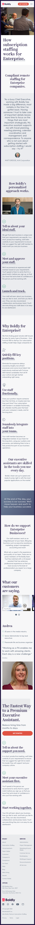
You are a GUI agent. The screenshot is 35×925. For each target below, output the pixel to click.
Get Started (23, 4)
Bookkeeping (23, 856)
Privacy (4, 918)
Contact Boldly (6, 878)
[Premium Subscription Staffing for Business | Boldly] (6, 4)
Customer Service (25, 853)
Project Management (26, 845)
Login (17, 918)
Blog (3, 869)
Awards (4, 875)
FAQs (3, 866)
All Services (23, 865)
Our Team (5, 863)
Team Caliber (6, 851)
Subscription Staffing (8, 845)
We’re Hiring (5, 872)
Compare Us (6, 857)
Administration (24, 842)
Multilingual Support (26, 859)
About (4, 842)
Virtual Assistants (7, 848)
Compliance (5, 860)
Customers (5, 854)
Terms (11, 918)
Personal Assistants (25, 862)
